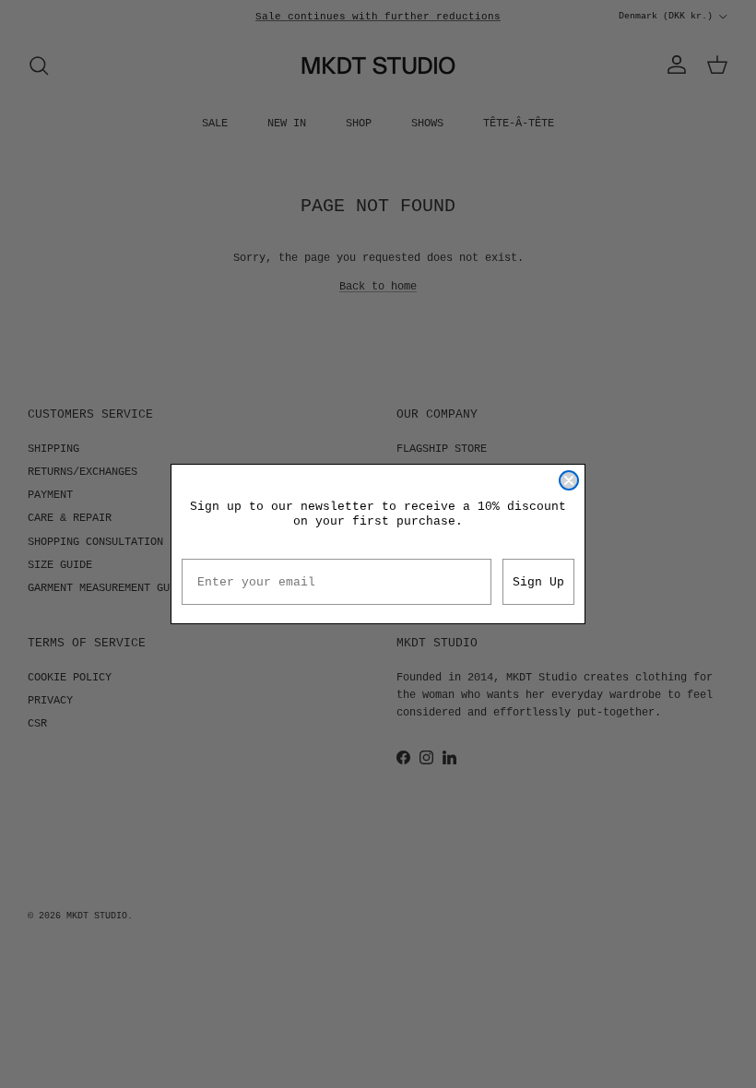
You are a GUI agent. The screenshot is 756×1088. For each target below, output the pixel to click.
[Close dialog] (569, 480)
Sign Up (538, 582)
